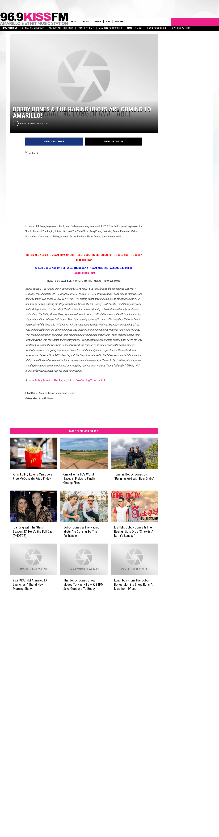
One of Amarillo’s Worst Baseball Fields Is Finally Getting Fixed (79, 478)
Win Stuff (120, 21)
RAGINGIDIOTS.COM (84, 273)
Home (73, 21)
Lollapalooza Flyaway (32, 28)
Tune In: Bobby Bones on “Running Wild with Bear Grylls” (134, 476)
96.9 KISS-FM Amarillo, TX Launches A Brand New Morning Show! (30, 584)
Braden (23, 123)
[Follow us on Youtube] (159, 22)
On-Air (85, 21)
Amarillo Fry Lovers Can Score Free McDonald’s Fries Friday (32, 476)
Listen (97, 21)
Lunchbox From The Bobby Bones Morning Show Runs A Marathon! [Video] (133, 584)
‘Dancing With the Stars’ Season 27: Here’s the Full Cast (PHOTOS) (33, 531)
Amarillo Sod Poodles (110, 28)
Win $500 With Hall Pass (61, 28)
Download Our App (157, 28)
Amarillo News (134, 28)
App (108, 21)
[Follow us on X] (167, 22)
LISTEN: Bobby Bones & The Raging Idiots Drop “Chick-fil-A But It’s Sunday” (133, 531)
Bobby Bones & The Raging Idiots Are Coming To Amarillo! (70, 380)
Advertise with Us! (181, 28)
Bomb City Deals (86, 28)
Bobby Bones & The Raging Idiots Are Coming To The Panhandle (81, 531)
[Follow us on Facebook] (143, 22)
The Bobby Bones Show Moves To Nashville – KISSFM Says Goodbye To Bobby (83, 584)
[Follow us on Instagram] (151, 22)
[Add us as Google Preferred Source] (135, 22)
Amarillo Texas (46, 393)
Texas (72, 393)
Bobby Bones (61, 393)
